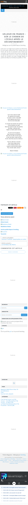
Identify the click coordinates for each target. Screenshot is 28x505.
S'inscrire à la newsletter (7, 213)
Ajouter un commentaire (13, 251)
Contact (24, 459)
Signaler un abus (3, 460)
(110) (10, 404)
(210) (8, 399)
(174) (9, 401)
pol (10, 331)
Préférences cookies (14, 463)
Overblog (23, 455)
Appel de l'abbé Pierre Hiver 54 (9, 389)
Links (2, 392)
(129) (7, 402)
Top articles (18, 459)
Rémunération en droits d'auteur (20, 460)
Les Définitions (5, 391)
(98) (7, 405)
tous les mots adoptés (7, 394)
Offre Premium (6, 461)
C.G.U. (10, 460)
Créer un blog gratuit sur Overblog (8, 459)
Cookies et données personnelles (17, 461)
